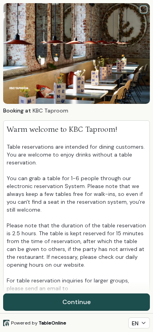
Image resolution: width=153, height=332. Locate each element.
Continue (76, 302)
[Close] (143, 9)
